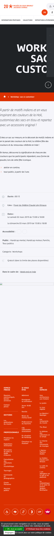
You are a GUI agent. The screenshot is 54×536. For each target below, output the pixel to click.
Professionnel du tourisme (27, 423)
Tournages (8, 471)
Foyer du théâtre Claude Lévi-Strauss (30, 205)
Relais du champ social (27, 417)
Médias (50, 56)
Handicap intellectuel (31, 512)
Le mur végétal (42, 408)
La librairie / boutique (44, 414)
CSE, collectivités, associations (26, 429)
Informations (50, 40)
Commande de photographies (9, 476)
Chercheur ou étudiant (27, 442)
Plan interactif (50, 64)
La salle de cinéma (44, 467)
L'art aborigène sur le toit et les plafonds (45, 474)
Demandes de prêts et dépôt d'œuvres (8, 452)
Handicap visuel (15, 512)
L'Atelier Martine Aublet (43, 452)
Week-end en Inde (28, 272)
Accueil (4, 96)
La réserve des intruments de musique (44, 443)
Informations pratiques (10, 20)
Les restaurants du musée (44, 421)
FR (45, 12)
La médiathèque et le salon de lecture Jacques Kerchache (45, 486)
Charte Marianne (7, 483)
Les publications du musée (8, 422)
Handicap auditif (23, 512)
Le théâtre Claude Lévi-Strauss (44, 460)
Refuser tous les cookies (39, 529)
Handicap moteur (7, 512)
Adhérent (25, 395)
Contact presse (7, 406)
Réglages (9, 533)
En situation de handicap (26, 436)
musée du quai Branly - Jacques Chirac (21, 6)
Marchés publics (7, 489)
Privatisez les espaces (9, 439)
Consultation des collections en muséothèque (9, 463)
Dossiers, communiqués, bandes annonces (9, 398)
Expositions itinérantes (8, 445)
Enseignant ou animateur (27, 400)
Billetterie (50, 31)
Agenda (50, 48)
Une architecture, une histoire (44, 397)
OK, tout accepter (14, 529)
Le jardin (43, 403)
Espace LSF (39, 512)
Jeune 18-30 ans (26, 406)
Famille (24, 412)
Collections (27, 20)
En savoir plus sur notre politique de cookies (33, 533)
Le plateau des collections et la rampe (45, 434)
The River (43, 427)
